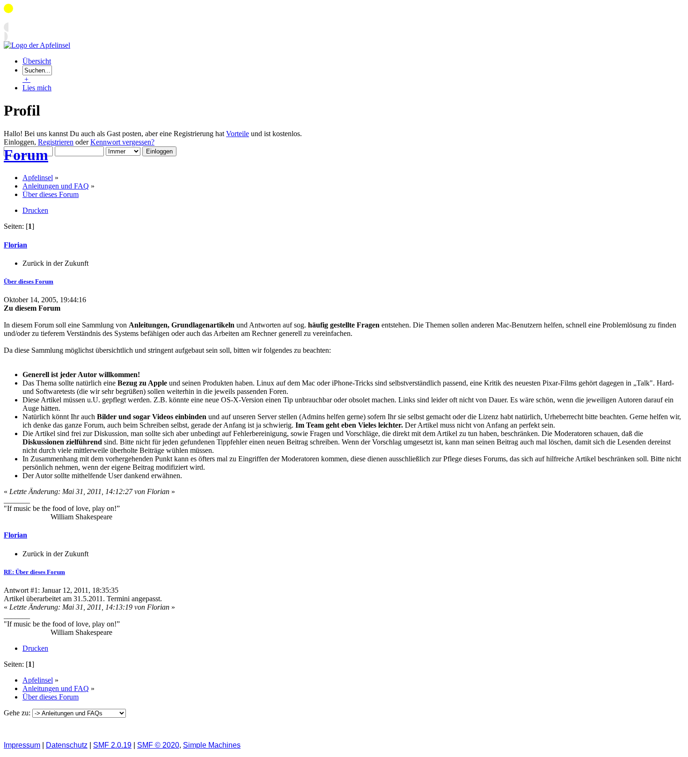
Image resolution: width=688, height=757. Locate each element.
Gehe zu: (18, 713)
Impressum (22, 745)
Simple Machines (212, 745)
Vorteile (237, 134)
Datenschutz (67, 745)
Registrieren (55, 142)
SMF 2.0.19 (112, 745)
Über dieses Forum (28, 281)
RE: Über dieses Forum (34, 571)
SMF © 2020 (158, 745)
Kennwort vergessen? (122, 142)
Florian (15, 245)
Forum (26, 154)
